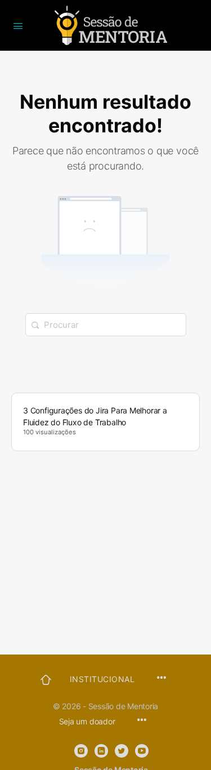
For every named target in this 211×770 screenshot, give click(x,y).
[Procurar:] (105, 324)
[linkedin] (101, 751)
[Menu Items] (141, 720)
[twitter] (121, 751)
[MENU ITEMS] (161, 678)
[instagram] (81, 751)
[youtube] (142, 751)
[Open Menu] (18, 24)
